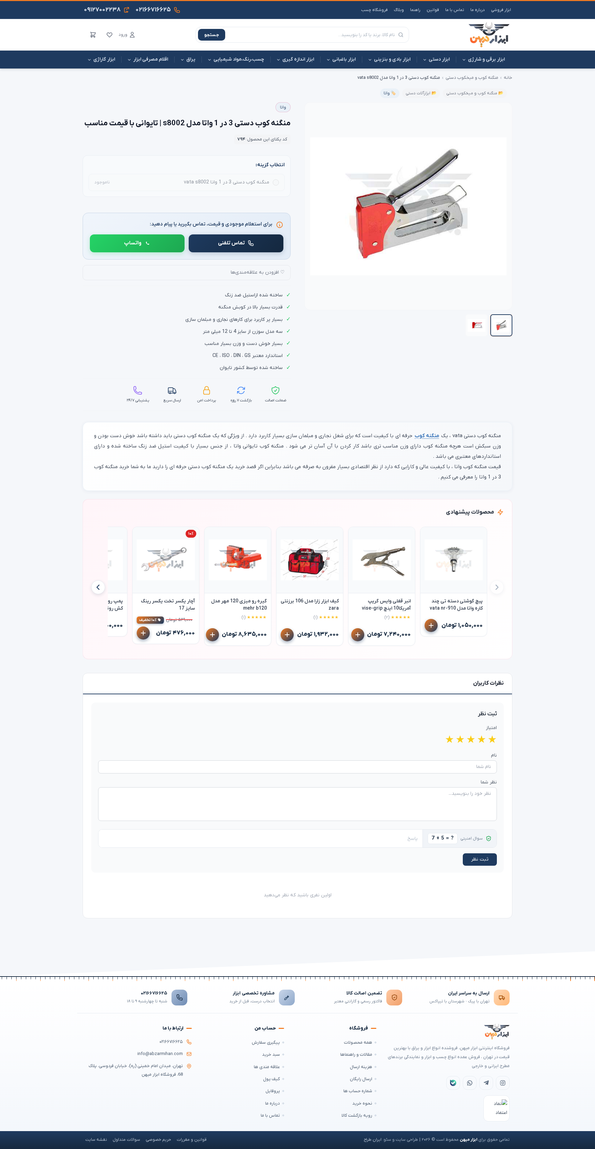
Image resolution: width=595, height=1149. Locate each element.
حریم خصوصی (158, 1139)
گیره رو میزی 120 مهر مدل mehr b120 (239, 605)
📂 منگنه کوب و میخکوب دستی (474, 93)
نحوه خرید (362, 1103)
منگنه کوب (427, 435)
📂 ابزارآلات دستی (421, 93)
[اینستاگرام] (503, 1083)
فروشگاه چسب (374, 10)
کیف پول (271, 1079)
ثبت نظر (480, 859)
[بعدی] (98, 587)
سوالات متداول (126, 1139)
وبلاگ (399, 10)
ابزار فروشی (501, 10)
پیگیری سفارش (266, 1042)
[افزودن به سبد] (431, 625)
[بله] (453, 1083)
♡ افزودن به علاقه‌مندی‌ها (258, 272)
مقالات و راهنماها (356, 1054)
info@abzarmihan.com (160, 1054)
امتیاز (491, 728)
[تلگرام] (486, 1083)
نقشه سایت (96, 1139)
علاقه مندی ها (267, 1067)
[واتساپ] (470, 1083)
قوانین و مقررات (192, 1139)
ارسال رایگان (361, 1079)
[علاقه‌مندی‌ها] (109, 34)
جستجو (211, 35)
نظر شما (489, 782)
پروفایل (272, 1091)
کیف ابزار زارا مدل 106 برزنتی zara (310, 605)
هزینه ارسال (361, 1067)
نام (494, 755)
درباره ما (477, 10)
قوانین (433, 10)
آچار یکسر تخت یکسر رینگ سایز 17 (168, 605)
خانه (508, 78)
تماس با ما (454, 10)
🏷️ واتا (390, 93)
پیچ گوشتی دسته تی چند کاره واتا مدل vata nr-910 (456, 605)
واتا (283, 107)
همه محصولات (358, 1042)
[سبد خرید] (93, 34)
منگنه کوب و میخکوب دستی (472, 78)
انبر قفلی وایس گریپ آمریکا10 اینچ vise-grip (386, 605)
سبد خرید (271, 1054)
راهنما (415, 10)
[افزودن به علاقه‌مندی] (428, 535)
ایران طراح (373, 1139)
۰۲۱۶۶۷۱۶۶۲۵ (154, 993)
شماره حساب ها (357, 1091)
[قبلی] (497, 587)
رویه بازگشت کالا (357, 1115)
